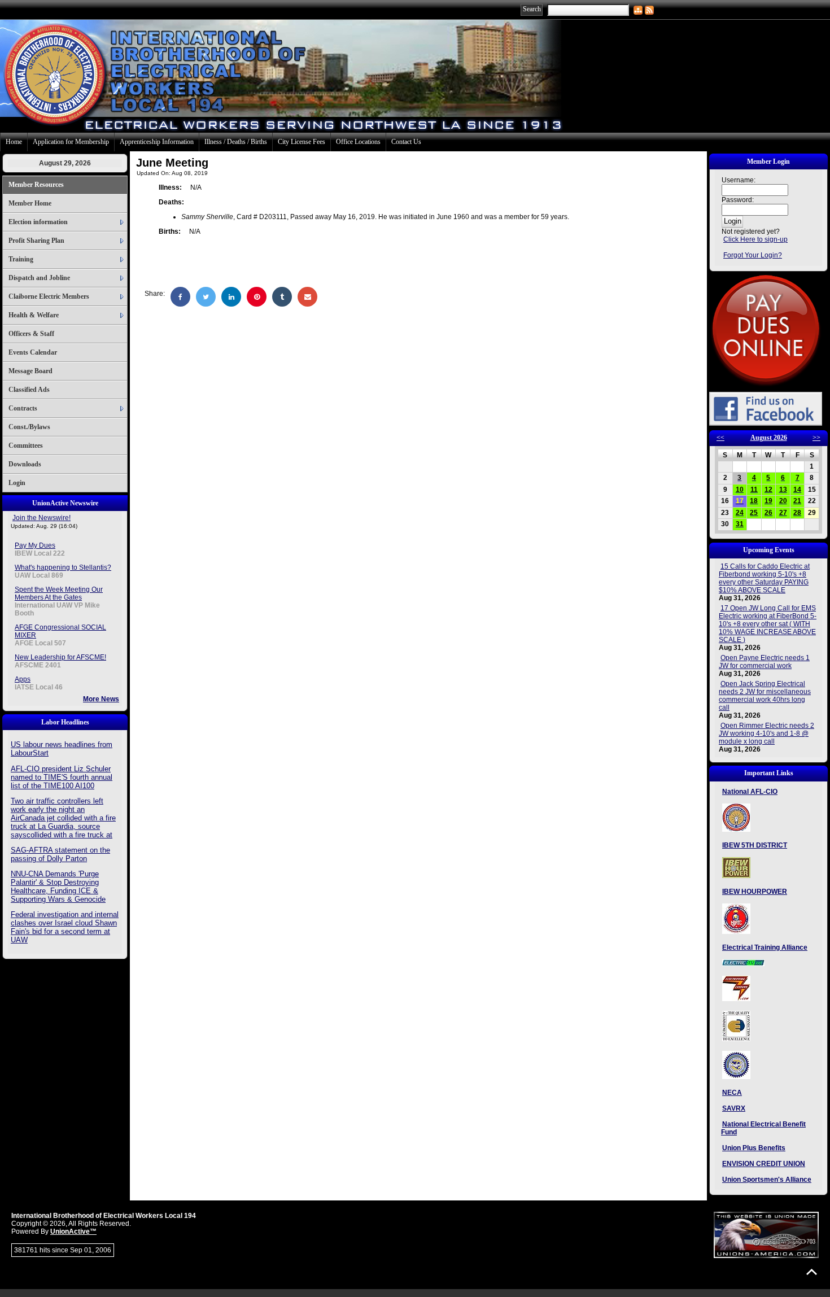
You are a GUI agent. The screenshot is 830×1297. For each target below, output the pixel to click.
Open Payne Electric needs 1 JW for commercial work (764, 662)
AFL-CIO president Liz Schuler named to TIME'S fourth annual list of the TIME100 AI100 (61, 777)
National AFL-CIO (749, 792)
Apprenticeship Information (157, 142)
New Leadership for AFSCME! (60, 657)
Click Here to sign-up (755, 239)
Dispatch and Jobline (39, 278)
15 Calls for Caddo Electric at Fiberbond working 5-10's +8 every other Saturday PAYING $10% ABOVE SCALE (764, 578)
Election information (38, 222)
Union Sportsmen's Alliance (766, 1180)
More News (101, 699)
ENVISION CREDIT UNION (763, 1164)
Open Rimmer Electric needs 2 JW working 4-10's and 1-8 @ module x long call (766, 733)
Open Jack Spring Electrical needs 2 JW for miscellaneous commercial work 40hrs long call (765, 695)
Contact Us (406, 142)
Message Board (30, 371)
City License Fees (301, 142)
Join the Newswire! (41, 518)
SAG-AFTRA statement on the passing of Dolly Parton (60, 854)
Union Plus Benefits (753, 1148)
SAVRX (733, 1108)
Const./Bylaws (29, 427)
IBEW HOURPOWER (754, 892)
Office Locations (358, 142)
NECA (732, 1093)
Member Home (29, 203)
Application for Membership (71, 142)
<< (720, 438)
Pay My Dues (35, 545)
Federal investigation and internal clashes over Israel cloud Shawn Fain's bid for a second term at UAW (65, 927)
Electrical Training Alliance (764, 947)
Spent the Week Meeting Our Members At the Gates (59, 593)
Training (20, 259)
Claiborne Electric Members (48, 296)
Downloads (24, 464)
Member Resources (36, 185)
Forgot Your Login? (752, 255)
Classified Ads (29, 390)
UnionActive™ (73, 1231)
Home (14, 142)
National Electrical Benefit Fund (763, 1128)
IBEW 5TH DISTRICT (754, 845)
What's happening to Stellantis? (63, 567)
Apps (22, 679)
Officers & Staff (31, 334)
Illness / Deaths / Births (235, 142)
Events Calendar (32, 352)
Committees (25, 445)
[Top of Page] (812, 1272)
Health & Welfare (33, 315)
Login (16, 483)
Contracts (22, 408)
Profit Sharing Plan (36, 240)
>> (816, 438)
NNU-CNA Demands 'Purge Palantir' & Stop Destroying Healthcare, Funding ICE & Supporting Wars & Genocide (58, 886)
